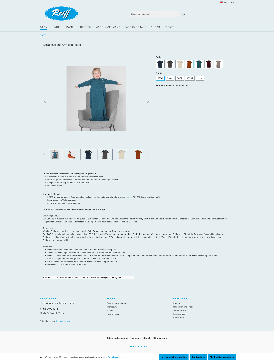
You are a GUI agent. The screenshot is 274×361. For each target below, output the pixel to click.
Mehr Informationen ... (115, 357)
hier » (129, 197)
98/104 (190, 78)
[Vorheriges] (45, 101)
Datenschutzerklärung (116, 303)
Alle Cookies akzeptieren (222, 357)
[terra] (189, 64)
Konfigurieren (198, 357)
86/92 (179, 78)
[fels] (170, 64)
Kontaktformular (63, 321)
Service (111, 298)
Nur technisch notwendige (174, 357)
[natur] (179, 64)
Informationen (180, 298)
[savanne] (218, 64)
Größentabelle (179, 310)
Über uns (177, 303)
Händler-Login (113, 314)
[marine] (160, 64)
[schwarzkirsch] (209, 64)
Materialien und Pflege (183, 307)
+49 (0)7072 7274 (49, 309)
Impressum (112, 307)
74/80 (170, 78)
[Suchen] (183, 14)
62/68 (160, 78)
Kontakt (110, 310)
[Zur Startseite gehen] (61, 13)
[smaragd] (199, 64)
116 (200, 78)
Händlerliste (178, 317)
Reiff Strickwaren (138, 346)
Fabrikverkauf (179, 314)
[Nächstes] (148, 101)
